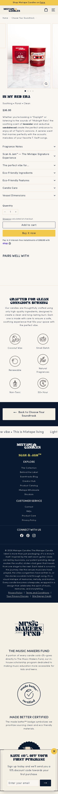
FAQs (29, 511)
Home (6, 18)
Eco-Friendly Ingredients (18, 172)
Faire (42, 3)
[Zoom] (46, 84)
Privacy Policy (29, 520)
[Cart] (46, 9)
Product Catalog (29, 486)
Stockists (29, 494)
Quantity (8, 206)
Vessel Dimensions (14, 195)
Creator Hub (29, 481)
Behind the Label (29, 472)
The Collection (29, 468)
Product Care (29, 516)
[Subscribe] (45, 783)
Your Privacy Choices (18, 596)
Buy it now (29, 233)
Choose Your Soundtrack (23, 18)
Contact (29, 507)
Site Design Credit (42, 596)
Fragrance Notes (13, 146)
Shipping (7, 219)
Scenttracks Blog (29, 477)
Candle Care (10, 187)
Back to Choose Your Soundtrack (31, 414)
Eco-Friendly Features (16, 180)
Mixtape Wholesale (29, 490)
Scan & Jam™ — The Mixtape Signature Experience (26, 156)
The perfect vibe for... (16, 165)
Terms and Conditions (37, 593)
